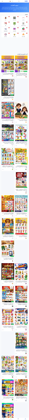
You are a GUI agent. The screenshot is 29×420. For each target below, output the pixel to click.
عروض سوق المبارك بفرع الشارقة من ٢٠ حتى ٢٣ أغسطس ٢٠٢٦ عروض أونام (8, 281)
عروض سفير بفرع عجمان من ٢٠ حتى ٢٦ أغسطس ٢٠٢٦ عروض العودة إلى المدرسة (8, 397)
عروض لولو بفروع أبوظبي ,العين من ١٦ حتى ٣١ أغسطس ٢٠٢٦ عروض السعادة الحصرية (7, 74)
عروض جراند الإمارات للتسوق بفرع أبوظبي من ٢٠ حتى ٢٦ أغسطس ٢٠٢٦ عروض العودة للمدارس (21, 143)
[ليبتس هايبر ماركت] (12, 238)
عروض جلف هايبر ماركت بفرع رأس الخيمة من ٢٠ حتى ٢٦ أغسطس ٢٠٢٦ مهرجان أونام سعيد (21, 398)
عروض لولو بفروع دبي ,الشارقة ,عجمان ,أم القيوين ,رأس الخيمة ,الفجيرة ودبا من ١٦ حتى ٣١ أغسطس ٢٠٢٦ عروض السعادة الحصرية (21, 74)
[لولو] (26, 77)
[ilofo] (26, 1)
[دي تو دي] (12, 146)
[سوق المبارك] (12, 283)
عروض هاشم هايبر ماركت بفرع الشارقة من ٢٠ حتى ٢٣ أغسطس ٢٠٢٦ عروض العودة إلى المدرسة (21, 374)
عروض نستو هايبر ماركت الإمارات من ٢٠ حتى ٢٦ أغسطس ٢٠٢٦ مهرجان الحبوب (8, 259)
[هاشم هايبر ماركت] (26, 353)
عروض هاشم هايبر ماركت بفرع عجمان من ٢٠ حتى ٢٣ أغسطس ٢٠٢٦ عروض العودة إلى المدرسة (21, 350)
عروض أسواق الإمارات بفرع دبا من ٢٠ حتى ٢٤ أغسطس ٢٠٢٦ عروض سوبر (21, 236)
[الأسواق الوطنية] (26, 216)
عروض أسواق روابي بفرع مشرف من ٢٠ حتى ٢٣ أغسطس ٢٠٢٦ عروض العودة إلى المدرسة (21, 281)
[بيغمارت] (26, 193)
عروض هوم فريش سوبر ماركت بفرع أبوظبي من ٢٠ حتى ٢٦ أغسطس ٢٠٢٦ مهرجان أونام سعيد (7, 166)
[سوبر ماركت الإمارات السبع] (26, 169)
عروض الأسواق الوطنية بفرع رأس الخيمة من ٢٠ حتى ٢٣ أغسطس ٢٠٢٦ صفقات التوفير (21, 213)
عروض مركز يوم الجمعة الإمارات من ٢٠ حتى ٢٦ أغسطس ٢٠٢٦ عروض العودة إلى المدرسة (7, 120)
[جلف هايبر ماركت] (26, 401)
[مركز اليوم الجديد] (12, 330)
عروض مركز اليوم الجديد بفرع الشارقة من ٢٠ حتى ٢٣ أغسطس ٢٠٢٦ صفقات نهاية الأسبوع (8, 327)
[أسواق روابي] (26, 283)
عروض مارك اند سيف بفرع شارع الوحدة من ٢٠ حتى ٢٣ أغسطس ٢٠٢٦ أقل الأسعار (7, 304)
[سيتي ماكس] (12, 216)
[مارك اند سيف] (26, 306)
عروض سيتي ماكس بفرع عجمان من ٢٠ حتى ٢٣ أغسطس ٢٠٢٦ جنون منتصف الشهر (7, 213)
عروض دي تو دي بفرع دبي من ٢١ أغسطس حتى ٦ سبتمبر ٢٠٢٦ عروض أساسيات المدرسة (8, 143)
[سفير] (12, 400)
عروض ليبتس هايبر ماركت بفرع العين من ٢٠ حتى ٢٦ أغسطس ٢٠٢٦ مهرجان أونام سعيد (7, 236)
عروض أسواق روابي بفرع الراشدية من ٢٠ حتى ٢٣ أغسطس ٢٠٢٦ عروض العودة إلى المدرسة (22, 327)
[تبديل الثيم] (12, 1)
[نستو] (12, 261)
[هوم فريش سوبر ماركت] (12, 169)
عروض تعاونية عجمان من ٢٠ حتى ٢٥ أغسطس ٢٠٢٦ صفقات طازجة (22, 120)
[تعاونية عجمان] (12, 99)
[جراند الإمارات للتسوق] (26, 146)
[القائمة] (2, 1)
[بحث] (19, 1)
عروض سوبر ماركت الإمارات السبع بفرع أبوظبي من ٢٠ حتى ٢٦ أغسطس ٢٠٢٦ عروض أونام (21, 166)
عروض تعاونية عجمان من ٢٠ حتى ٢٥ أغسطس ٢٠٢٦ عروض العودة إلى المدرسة (8, 97)
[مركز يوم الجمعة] (12, 122)
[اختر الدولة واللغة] (9, 1)
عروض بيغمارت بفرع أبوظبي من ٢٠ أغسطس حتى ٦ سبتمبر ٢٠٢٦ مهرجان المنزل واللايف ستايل (21, 190)
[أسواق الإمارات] (26, 238)
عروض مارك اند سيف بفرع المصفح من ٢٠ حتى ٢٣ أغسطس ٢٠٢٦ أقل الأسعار (21, 304)
